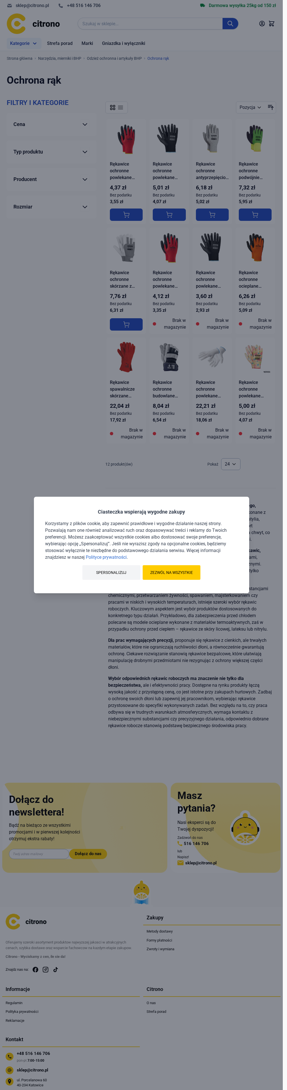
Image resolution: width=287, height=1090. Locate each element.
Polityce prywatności (106, 557)
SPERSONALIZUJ (111, 572)
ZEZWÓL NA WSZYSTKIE (171, 572)
